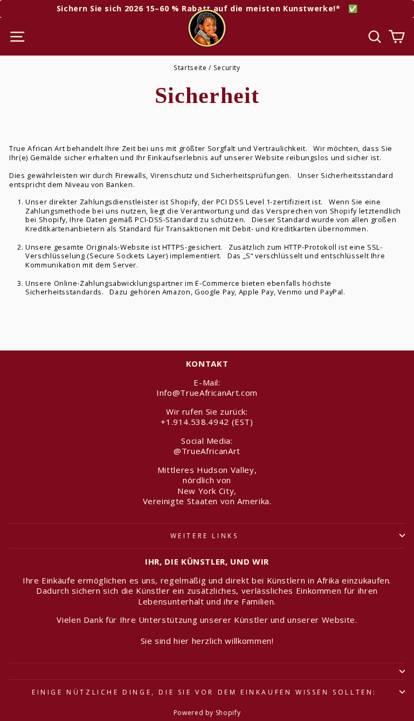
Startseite (190, 67)
